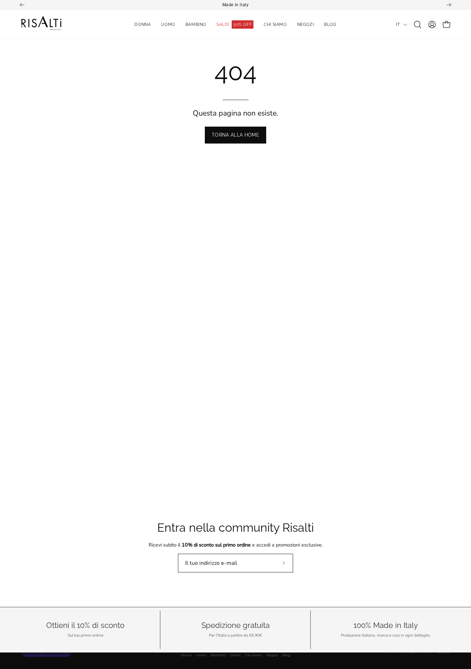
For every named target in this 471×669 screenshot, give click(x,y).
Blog (286, 655)
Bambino (218, 655)
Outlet (235, 655)
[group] (235, 5)
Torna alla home (235, 135)
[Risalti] (41, 24)
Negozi (272, 655)
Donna (186, 655)
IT (398, 24)
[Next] (449, 5)
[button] (417, 24)
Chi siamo (253, 655)
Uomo (201, 655)
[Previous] (22, 5)
